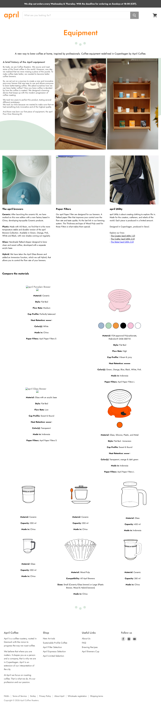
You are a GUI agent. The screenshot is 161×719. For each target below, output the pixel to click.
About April (59, 696)
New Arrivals (49, 638)
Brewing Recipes (90, 647)
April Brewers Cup (90, 651)
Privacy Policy (45, 696)
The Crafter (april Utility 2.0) (123, 238)
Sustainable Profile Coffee (55, 642)
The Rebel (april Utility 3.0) (122, 241)
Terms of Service (20, 696)
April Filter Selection (52, 647)
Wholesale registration (77, 696)
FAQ (84, 642)
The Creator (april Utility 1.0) (123, 235)
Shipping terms (96, 696)
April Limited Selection (53, 655)
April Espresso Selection (54, 651)
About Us (86, 638)
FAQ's (6, 696)
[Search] (134, 15)
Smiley (33, 696)
